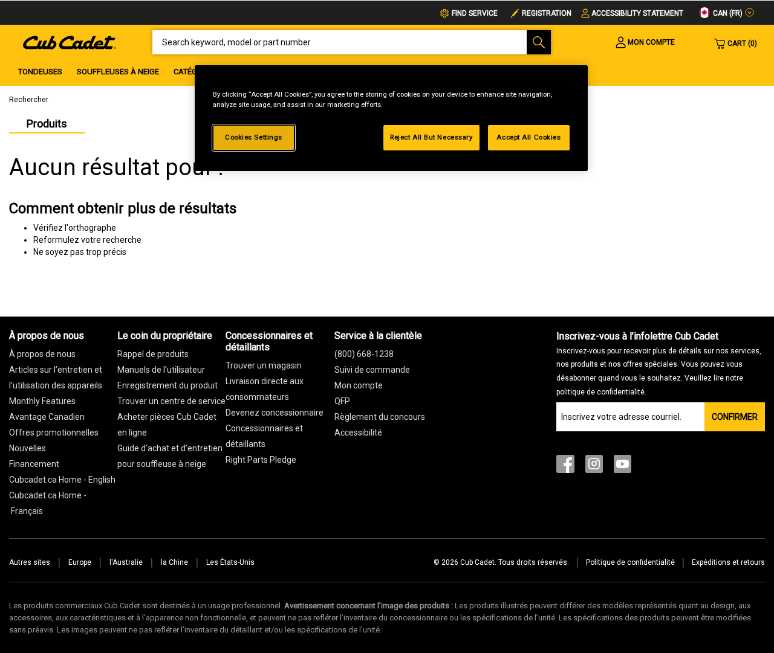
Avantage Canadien (47, 417)
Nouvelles (27, 448)
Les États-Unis (230, 562)
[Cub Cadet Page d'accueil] (69, 42)
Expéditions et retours (728, 562)
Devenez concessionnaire (275, 412)
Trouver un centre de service (171, 401)
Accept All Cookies (528, 137)
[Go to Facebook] (565, 466)
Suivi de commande (372, 370)
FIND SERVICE (475, 13)
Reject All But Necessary (431, 137)
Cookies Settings (253, 137)
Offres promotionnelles (54, 432)
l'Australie (126, 562)
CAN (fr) (727, 13)
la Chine (174, 562)
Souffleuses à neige (118, 71)
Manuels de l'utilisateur (161, 370)
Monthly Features (42, 401)
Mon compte (358, 385)
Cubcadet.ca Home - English (62, 479)
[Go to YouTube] (622, 466)
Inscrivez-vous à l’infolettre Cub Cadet (658, 363)
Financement (34, 464)
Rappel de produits (153, 354)
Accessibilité (358, 432)
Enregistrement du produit (167, 385)
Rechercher (28, 99)
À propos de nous (42, 354)
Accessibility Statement (637, 13)
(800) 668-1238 (364, 354)
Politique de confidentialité (630, 562)
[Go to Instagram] (594, 466)
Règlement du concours (379, 417)
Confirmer (735, 417)
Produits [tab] (47, 123)
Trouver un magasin (264, 365)
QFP (342, 401)
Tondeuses (40, 71)
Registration (546, 13)
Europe (79, 562)
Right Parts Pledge (261, 460)
